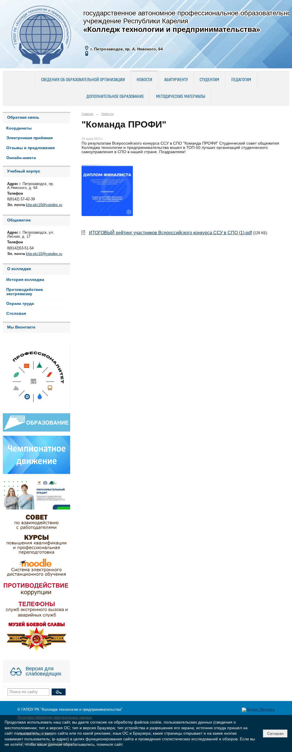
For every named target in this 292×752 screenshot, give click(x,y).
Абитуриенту (176, 80)
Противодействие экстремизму (24, 291)
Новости (144, 80)
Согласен (275, 734)
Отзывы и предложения (30, 148)
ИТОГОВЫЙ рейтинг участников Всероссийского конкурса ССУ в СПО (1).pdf (170, 232)
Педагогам (241, 80)
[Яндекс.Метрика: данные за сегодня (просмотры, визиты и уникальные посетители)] (258, 710)
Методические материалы (180, 96)
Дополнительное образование (115, 96)
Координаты (19, 128)
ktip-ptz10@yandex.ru (44, 205)
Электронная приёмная (29, 138)
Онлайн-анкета (21, 158)
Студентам (209, 80)
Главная (87, 114)
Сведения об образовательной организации (83, 80)
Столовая (16, 313)
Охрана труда (20, 303)
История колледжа (25, 280)
